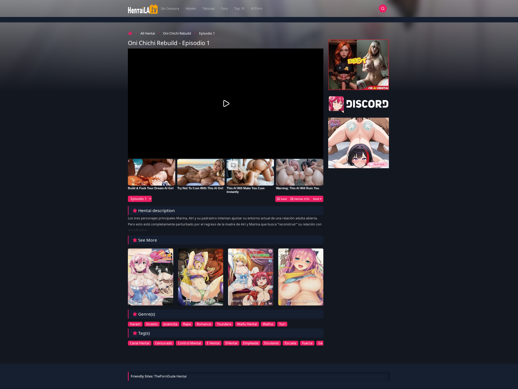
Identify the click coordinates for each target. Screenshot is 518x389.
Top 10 (239, 8)
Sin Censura (170, 8)
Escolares (271, 343)
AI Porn (256, 8)
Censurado (163, 343)
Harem (191, 8)
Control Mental (189, 343)
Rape (187, 324)
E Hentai (213, 343)
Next (316, 199)
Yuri (282, 324)
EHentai (231, 343)
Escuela (290, 343)
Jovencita (170, 324)
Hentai (181, 376)
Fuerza (307, 343)
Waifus (268, 324)
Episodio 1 (207, 33)
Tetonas (209, 8)
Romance (204, 324)
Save (283, 199)
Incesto (152, 324)
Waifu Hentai (247, 324)
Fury (224, 8)
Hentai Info (301, 199)
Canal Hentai (139, 343)
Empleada (250, 343)
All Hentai (147, 33)
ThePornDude (165, 376)
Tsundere (224, 324)
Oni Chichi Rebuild (177, 33)
